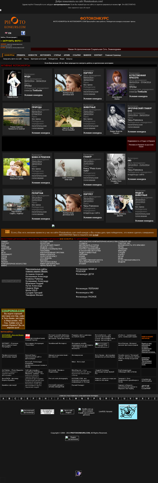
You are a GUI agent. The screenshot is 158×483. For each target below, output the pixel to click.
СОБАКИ (82, 258)
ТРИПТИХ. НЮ (124, 243)
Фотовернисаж (77, 355)
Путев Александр (34, 286)
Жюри (62, 59)
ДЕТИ (3, 252)
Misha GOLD (31, 290)
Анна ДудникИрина (117, 98)
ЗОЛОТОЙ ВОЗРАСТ (48, 256)
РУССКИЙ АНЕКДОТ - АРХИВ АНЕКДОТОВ (57, 386)
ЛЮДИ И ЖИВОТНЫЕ (141, 194)
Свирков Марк (32, 288)
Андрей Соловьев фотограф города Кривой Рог (104, 371)
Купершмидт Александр (37, 281)
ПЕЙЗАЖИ (83, 254)
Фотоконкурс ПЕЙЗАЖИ (87, 288)
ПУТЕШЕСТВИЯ (46, 241)
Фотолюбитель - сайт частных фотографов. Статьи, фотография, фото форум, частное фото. (105, 337)
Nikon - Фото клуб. (78, 362)
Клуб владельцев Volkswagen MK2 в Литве (127, 371)
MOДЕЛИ (121, 262)
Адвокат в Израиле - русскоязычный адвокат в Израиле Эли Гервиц (127, 386)
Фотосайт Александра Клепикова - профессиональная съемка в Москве (36, 364)
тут (119, 4)
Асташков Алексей (34, 274)
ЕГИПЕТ (121, 254)
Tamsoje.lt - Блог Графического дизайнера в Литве (128, 380)
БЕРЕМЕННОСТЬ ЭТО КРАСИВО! (131, 245)
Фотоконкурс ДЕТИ (85, 274)
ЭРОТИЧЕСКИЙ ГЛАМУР (50, 245)
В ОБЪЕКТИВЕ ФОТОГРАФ (90, 251)
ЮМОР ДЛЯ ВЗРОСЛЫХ (50, 264)
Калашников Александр (37, 276)
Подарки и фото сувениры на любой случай (81, 336)
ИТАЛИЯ (82, 264)
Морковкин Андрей (34, 283)
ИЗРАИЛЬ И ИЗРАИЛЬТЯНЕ (51, 249)
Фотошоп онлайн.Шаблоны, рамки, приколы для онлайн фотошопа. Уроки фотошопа (59, 336)
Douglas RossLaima (116, 182)
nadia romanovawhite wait (68, 178)
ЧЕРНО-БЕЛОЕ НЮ (48, 265)
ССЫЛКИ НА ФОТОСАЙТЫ (147, 380)
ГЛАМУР (87, 157)
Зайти (3, 37)
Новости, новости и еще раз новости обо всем (105, 379)
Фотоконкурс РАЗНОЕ (86, 297)
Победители (53, 59)
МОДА (27, 76)
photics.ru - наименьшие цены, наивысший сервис (127, 336)
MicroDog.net (76, 370)
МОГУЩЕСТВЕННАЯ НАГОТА (91, 260)
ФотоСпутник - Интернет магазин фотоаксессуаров (128, 344)
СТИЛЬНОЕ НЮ (124, 241)
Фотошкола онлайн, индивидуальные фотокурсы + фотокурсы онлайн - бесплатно (82, 345)
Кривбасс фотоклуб (9, 385)
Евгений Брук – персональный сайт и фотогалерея (33, 356)
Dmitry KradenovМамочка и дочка (16, 178)
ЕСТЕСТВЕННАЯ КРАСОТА (137, 76)
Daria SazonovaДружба (120, 215)
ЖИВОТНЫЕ (89, 107)
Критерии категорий (38, 59)
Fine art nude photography (58, 378)
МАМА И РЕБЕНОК (41, 157)
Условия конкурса (33, 95)
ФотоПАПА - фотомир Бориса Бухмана (10, 379)
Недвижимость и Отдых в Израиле (141, 141)
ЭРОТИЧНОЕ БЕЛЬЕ (48, 262)
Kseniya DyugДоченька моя (68, 93)
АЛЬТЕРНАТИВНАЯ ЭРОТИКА (52, 252)
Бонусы (69, 59)
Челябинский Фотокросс (58, 343)
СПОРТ (4, 260)
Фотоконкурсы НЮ (84, 292)
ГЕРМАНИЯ (122, 249)
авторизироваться (62, 4)
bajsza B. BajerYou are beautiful (68, 129)
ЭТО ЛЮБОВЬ (46, 258)
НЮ (129, 160)
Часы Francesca (135, 120)
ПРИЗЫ (28, 86)
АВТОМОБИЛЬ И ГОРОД (89, 245)
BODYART (44, 260)
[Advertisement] (94, 37)
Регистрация (11, 37)
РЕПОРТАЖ (37, 193)
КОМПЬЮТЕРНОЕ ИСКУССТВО (14, 264)
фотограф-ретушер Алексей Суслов (35, 339)
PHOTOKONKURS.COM (80, 433)
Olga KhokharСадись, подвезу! (16, 212)
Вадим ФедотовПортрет (116, 132)
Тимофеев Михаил (34, 295)
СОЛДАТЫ (83, 243)
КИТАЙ (121, 256)
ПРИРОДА (37, 107)
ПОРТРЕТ (88, 73)
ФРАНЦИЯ (122, 251)
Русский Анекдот (78, 385)
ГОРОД (4, 256)
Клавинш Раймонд (34, 279)
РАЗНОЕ (4, 262)
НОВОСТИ (32, 55)
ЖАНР (3, 245)
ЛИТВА (121, 247)
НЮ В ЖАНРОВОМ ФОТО (89, 262)
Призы (26, 59)
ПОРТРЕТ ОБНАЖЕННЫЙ (89, 249)
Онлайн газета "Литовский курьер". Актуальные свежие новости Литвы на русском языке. (128, 357)
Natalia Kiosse (12, 97)
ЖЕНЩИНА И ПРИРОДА (88, 247)
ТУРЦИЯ (121, 252)
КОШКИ (82, 256)
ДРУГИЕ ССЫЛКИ (146, 387)
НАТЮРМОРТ (6, 254)
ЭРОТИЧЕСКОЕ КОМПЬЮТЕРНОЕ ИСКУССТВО (98, 241)
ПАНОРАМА (45, 251)
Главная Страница (113, 55)
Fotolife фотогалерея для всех (86, 414)
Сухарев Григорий (34, 293)
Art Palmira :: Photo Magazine (12, 370)
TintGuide (37, 90)
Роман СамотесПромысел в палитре (16, 128)
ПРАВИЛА (21, 55)
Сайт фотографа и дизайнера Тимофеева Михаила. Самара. (34, 371)
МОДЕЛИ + (44, 247)
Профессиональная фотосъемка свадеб (9, 356)
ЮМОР (4, 258)
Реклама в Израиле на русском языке (141, 145)
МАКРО (4, 265)
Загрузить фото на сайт (12, 59)
